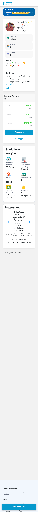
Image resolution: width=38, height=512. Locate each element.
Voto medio (25, 191)
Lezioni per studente (10, 192)
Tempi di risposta (9, 164)
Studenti (13, 44)
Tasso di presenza (9, 179)
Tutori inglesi (8, 253)
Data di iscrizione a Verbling (25, 165)
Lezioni (12, 52)
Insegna (13, 36)
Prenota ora (19, 507)
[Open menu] (32, 3)
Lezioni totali (26, 178)
